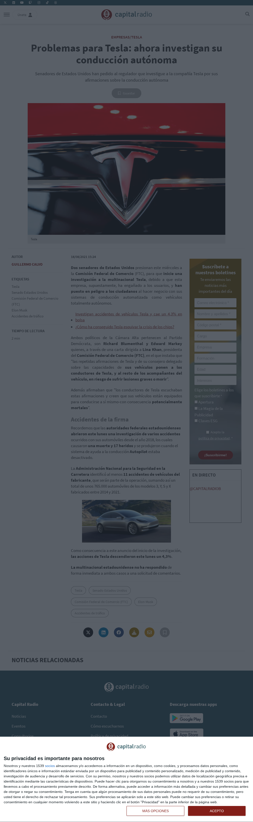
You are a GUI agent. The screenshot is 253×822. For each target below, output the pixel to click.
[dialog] (126, 779)
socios (50, 765)
